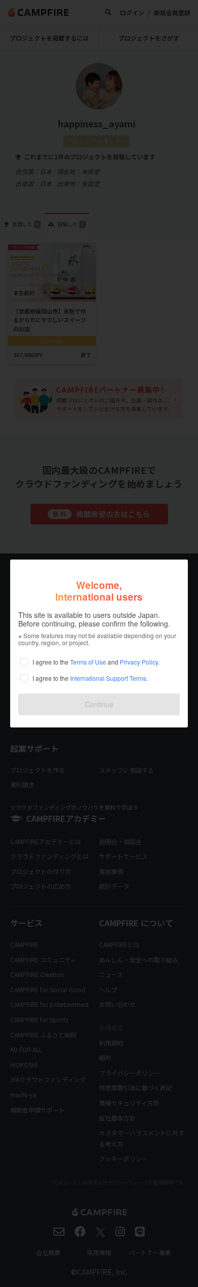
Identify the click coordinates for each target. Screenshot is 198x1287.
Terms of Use (88, 661)
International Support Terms (108, 678)
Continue (99, 704)
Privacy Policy (139, 661)
